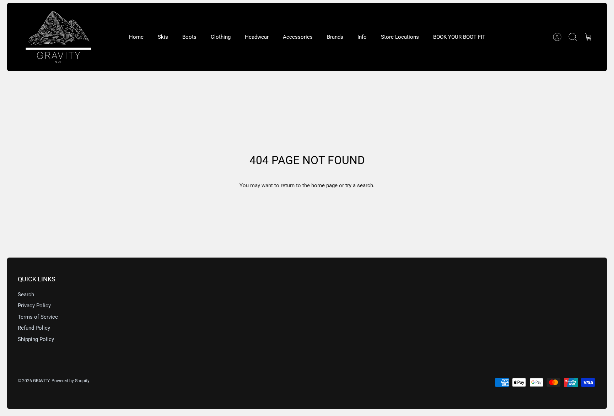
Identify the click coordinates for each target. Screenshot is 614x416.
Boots (189, 37)
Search (26, 294)
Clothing (221, 37)
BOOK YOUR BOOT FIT (459, 37)
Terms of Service (38, 317)
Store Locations (400, 37)
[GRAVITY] (58, 36)
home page (324, 185)
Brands (335, 37)
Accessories (298, 37)
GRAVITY (41, 380)
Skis (163, 37)
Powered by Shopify (71, 380)
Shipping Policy (36, 339)
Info (362, 37)
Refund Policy (34, 328)
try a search (359, 185)
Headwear (257, 37)
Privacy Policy (34, 305)
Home (136, 37)
